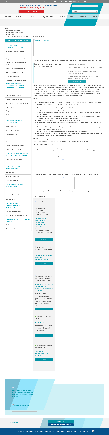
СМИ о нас (33, 17)
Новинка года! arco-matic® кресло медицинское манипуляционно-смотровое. (42, 222)
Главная (8, 17)
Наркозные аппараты (12, 76)
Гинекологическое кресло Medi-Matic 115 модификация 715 (44, 257)
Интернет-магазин (31, 11)
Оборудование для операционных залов (14, 46)
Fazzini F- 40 (39, 322)
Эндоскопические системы (14, 111)
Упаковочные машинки (13, 138)
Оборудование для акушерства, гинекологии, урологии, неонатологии (16, 86)
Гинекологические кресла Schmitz (16, 92)
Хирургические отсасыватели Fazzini (17, 59)
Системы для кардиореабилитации (16, 215)
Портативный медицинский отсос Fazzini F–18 (41, 353)
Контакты (95, 17)
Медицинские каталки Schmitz (15, 55)
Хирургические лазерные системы (16, 68)
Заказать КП (85, 6)
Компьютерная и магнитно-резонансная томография (17, 154)
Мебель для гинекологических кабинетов (15, 116)
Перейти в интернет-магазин (61, 425)
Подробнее (44, 239)
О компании (20, 17)
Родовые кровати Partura (13, 95)
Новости (83, 17)
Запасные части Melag (12, 142)
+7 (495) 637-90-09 (13, 422)
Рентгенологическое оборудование (14, 185)
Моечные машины (11, 134)
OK (93, 431)
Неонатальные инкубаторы (14, 99)
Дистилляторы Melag (12, 130)
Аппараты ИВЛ (10, 172)
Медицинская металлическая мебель (18, 220)
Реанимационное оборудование (13, 168)
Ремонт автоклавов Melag (13, 149)
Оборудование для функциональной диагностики (13, 205)
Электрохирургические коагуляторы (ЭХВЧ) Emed (16, 64)
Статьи (72, 17)
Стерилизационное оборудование (14, 122)
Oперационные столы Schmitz (15, 51)
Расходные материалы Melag (15, 146)
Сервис (62, 17)
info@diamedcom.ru (88, 1)
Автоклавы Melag (11, 126)
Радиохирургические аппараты (15, 72)
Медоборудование (48, 17)
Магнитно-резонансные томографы (16, 163)
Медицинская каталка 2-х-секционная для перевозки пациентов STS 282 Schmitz (44, 287)
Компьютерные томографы (14, 159)
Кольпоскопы (10, 107)
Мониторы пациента (12, 180)
